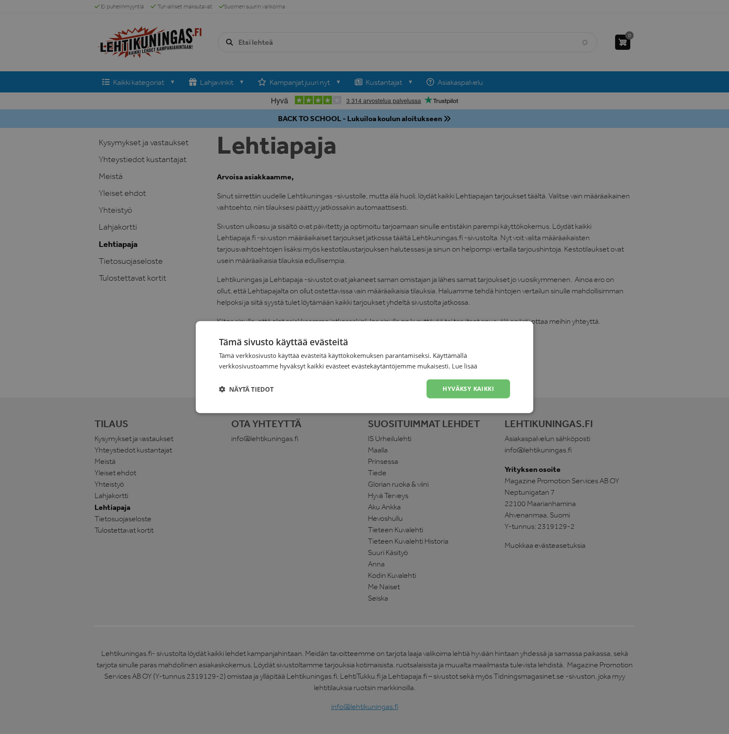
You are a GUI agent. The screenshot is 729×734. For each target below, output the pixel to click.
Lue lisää (464, 365)
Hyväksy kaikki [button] (468, 389)
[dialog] (364, 367)
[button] (246, 389)
